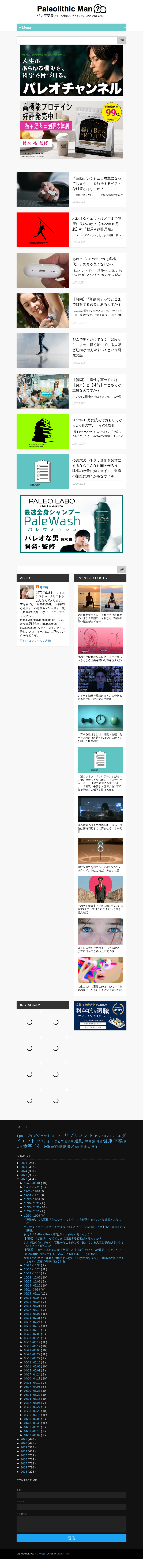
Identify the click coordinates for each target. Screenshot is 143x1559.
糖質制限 (57, 1146)
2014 (24, 1467)
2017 (24, 1455)
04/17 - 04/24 (32, 1374)
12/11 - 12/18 (32, 1191)
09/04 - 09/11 (32, 1293)
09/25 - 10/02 (32, 1281)
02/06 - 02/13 (32, 1415)
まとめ (59, 1141)
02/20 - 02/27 (32, 1406)
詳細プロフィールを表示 (35, 640)
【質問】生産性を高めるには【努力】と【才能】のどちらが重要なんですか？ (96, 385)
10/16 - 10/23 (32, 1269)
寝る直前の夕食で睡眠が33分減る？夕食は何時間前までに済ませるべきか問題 (100, 828)
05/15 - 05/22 (32, 1358)
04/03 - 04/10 (32, 1382)
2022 (24, 1179)
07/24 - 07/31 (32, 1318)
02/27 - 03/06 (32, 1402)
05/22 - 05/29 (32, 1354)
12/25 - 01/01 (32, 1183)
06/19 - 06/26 (32, 1338)
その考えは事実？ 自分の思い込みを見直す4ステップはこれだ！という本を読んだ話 (100, 909)
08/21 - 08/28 (32, 1301)
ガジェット (42, 1136)
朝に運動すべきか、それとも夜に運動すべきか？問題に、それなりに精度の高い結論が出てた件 (100, 618)
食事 (28, 1146)
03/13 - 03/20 (32, 1394)
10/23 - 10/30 (32, 1265)
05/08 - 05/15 (32, 1362)
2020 (24, 1443)
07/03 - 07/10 (32, 1330)
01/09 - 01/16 (32, 1431)
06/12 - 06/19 (32, 1342)
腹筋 (77, 1147)
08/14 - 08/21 (32, 1305)
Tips (20, 1136)
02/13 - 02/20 (32, 1411)
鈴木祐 (44, 587)
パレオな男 (40, 1554)
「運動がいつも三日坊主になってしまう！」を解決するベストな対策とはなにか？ (96, 183)
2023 (24, 1175)
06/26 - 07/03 (32, 1334)
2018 (24, 1451)
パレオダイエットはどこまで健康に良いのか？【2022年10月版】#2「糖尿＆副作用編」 (96, 224)
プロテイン (45, 1141)
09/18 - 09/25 (32, 1285)
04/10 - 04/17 (32, 1378)
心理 (38, 1146)
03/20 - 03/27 (32, 1390)
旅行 (94, 1146)
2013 (24, 1471)
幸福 (119, 1140)
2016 (24, 1459)
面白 (88, 1146)
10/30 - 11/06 (32, 1215)
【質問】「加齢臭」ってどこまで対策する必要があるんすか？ (63, 1238)
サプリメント (79, 1135)
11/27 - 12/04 (32, 1199)
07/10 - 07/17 (32, 1326)
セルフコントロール (108, 1135)
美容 (71, 1146)
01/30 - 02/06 (32, 1419)
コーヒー (58, 1135)
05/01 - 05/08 (32, 1366)
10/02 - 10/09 (32, 1277)
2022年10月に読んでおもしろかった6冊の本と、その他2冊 (60, 1254)
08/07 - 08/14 (32, 1309)
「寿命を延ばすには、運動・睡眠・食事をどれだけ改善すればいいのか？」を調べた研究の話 (100, 737)
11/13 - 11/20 (32, 1207)
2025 (24, 1166)
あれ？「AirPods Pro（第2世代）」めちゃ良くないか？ (58, 1234)
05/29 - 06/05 (32, 1350)
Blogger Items (63, 1554)
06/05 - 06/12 (32, 1346)
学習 (88, 1141)
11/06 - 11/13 (32, 1211)
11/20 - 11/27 (32, 1203)
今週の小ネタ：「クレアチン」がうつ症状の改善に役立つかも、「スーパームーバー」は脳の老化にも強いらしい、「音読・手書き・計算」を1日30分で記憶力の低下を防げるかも (100, 783)
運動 (79, 1140)
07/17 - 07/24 (32, 1322)
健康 (108, 1140)
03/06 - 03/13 (32, 1398)
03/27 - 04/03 (32, 1386)
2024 (24, 1171)
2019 (24, 1447)
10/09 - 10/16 (32, 1273)
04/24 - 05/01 (32, 1370)
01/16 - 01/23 (32, 1427)
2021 (24, 1439)
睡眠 (47, 1146)
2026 (24, 1162)
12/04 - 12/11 (32, 1195)
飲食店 (69, 1141)
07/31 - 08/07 (32, 1313)
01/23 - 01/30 (32, 1423)
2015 (24, 1463)
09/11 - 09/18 (32, 1289)
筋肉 (96, 1141)
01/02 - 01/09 (32, 1435)
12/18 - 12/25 (32, 1187)
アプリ (28, 1135)
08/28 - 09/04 (32, 1297)
